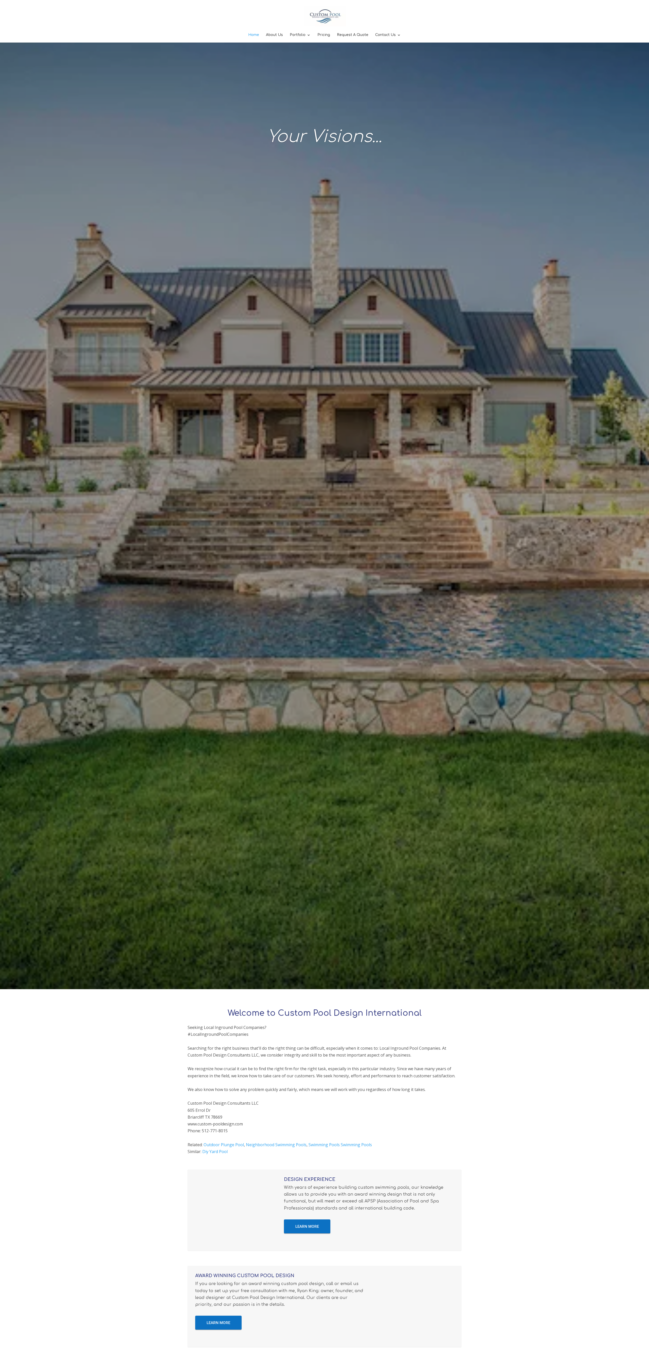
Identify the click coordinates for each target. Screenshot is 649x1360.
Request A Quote (352, 35)
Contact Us (385, 35)
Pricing (323, 35)
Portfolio (297, 35)
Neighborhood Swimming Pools (276, 1144)
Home (253, 35)
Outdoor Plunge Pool (224, 1144)
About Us (274, 35)
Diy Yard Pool (215, 1151)
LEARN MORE (307, 1226)
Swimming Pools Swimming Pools (340, 1144)
